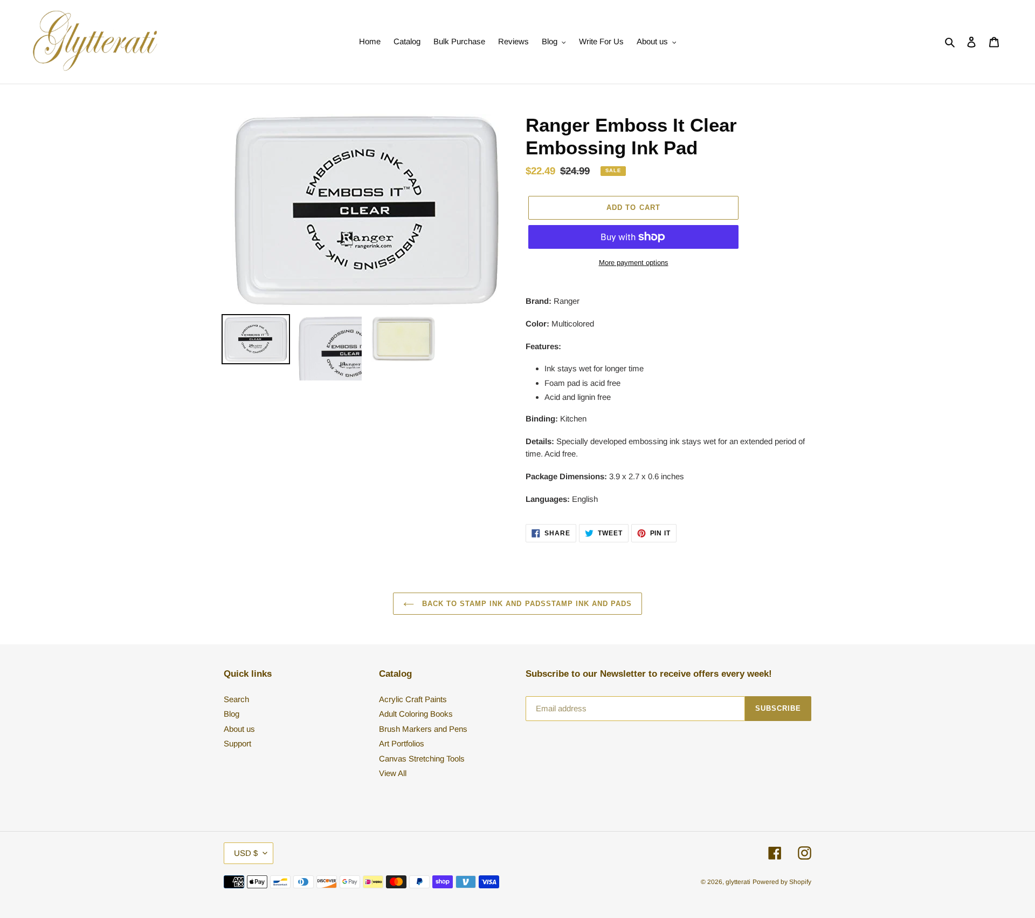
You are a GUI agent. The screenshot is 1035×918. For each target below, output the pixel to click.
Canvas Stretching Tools (422, 758)
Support (237, 743)
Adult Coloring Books (416, 713)
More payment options (633, 263)
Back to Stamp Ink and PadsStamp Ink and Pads (525, 604)
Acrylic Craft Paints (413, 699)
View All (392, 773)
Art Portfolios (401, 743)
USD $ (246, 853)
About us (239, 728)
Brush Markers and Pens (423, 728)
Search (236, 699)
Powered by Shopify (782, 882)
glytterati (738, 882)
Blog (231, 713)
